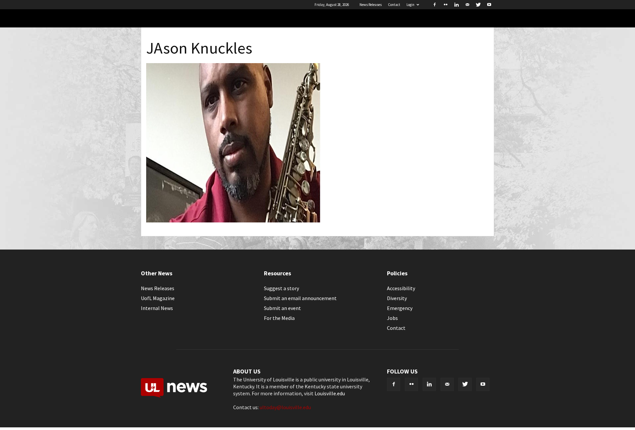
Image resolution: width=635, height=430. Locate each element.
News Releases (371, 4)
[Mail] (467, 4)
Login (410, 4)
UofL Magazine (158, 298)
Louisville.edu (330, 393)
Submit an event (282, 308)
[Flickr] (445, 4)
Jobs (392, 318)
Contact (394, 4)
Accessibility (401, 288)
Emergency (399, 308)
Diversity (397, 298)
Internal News (157, 308)
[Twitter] (478, 4)
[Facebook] (435, 4)
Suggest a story (281, 288)
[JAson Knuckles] (233, 220)
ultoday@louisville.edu (285, 407)
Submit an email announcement (300, 298)
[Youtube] (489, 4)
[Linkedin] (456, 4)
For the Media (279, 318)
